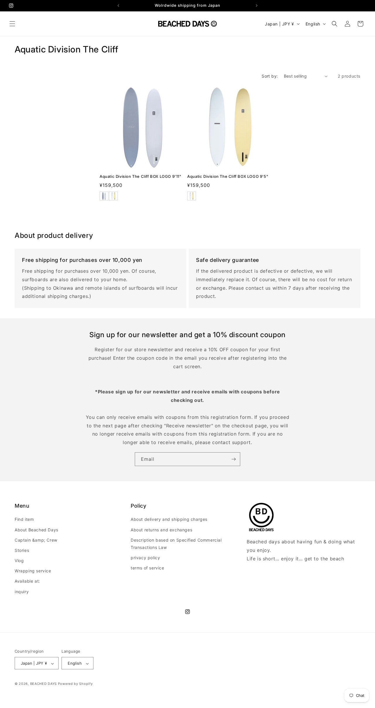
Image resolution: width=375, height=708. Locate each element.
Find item (24, 519)
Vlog (19, 560)
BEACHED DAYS (43, 684)
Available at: (27, 581)
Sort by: (270, 76)
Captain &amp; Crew (36, 540)
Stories (22, 550)
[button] (12, 23)
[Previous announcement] (118, 5)
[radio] (104, 196)
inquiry (22, 591)
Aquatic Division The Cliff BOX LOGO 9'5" (227, 176)
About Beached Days (36, 529)
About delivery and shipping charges (169, 519)
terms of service (147, 568)
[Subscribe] (233, 459)
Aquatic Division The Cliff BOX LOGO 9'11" (140, 176)
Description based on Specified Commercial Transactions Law (176, 544)
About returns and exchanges (161, 529)
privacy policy (145, 557)
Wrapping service (33, 571)
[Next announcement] (256, 5)
